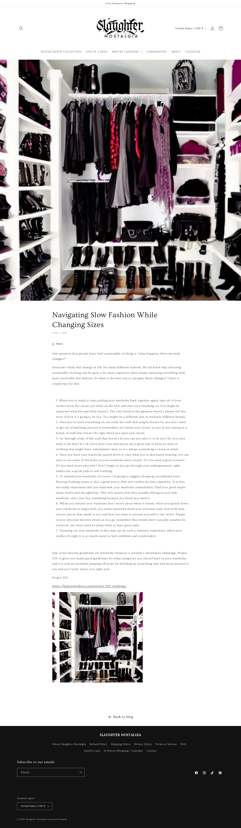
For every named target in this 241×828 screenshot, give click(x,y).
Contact (152, 750)
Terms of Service (166, 744)
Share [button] (59, 343)
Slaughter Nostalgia (36, 819)
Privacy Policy (143, 744)
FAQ (183, 744)
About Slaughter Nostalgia (69, 744)
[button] (21, 28)
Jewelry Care (92, 750)
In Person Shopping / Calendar (123, 750)
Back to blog (123, 717)
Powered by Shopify (57, 819)
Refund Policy (98, 744)
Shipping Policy (120, 744)
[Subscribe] (80, 772)
